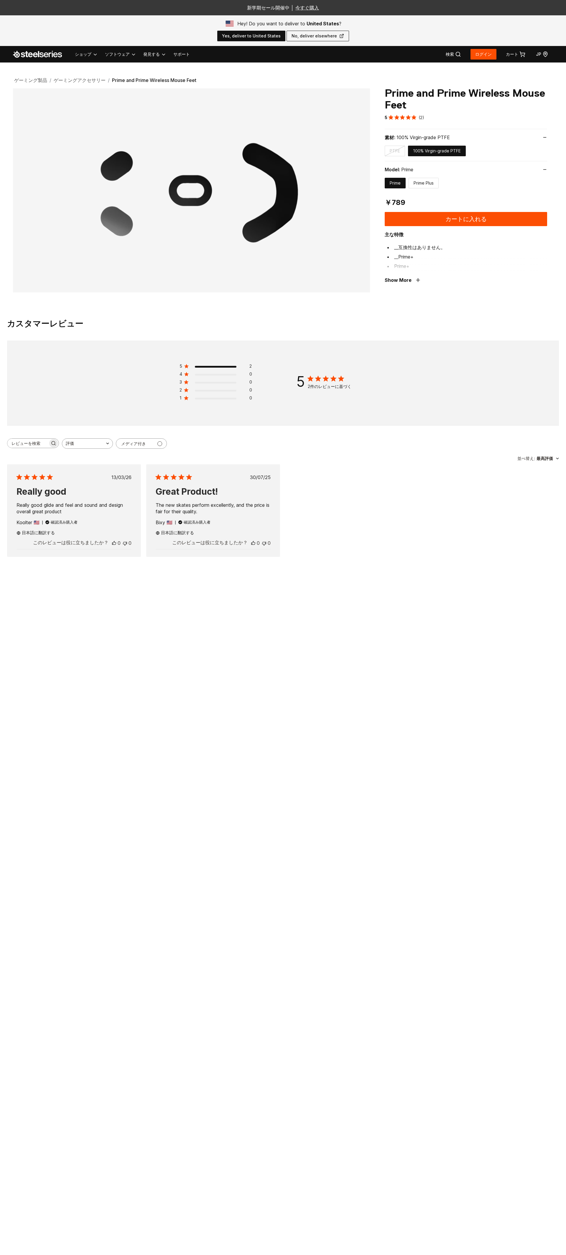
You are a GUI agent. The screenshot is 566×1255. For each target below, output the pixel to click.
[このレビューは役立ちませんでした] (125, 543)
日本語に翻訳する (38, 532)
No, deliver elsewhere (314, 35)
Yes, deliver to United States (251, 35)
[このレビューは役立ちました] (114, 543)
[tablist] (120, 54)
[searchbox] (27, 443)
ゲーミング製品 (30, 80)
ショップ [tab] (83, 54)
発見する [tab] (151, 54)
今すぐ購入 (307, 8)
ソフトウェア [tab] (117, 54)
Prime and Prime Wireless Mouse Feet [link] (154, 80)
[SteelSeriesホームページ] (41, 54)
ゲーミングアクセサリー (80, 80)
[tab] (453, 54)
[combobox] (87, 443)
